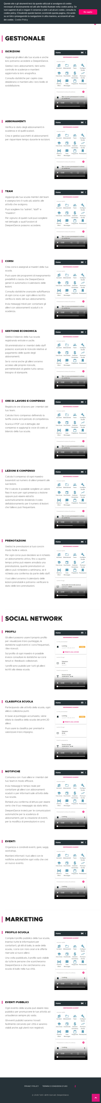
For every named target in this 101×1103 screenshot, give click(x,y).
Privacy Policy (31, 1086)
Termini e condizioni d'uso (54, 1086)
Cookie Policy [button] (21, 20)
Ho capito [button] (88, 12)
